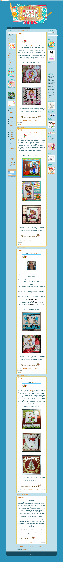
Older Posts (42, 546)
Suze (9, 57)
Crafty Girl (10, 62)
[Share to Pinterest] (21, 122)
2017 (11, 130)
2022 (11, 119)
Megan (9, 64)
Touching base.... (21, 497)
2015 (11, 134)
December (13, 138)
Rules (14, 28)
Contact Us (19, 28)
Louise (9, 53)
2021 (11, 121)
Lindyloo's (34, 382)
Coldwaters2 (34, 38)
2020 (11, 123)
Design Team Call (26, 28)
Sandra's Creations (34, 133)
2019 (11, 125)
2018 (11, 128)
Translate (11, 35)
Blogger (44, 554)
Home (9, 28)
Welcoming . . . (20, 33)
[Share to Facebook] (20, 122)
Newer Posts (20, 546)
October (12, 162)
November (13, 142)
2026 (11, 110)
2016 (11, 132)
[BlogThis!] (18, 122)
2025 (11, 113)
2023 (11, 117)
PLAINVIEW (35, 554)
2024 (11, 115)
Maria (9, 55)
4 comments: (36, 489)
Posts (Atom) (25, 549)
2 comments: (36, 542)
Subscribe (51, 58)
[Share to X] (19, 122)
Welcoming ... (20, 129)
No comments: (36, 120)
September (13, 164)
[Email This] (17, 122)
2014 (11, 136)
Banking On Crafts (34, 253)
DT (20, 124)
